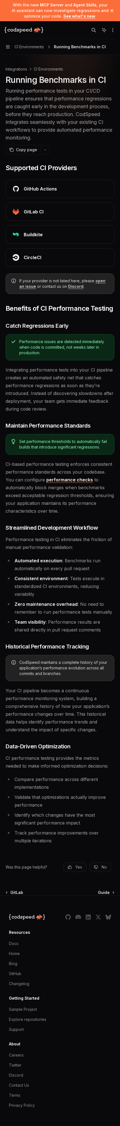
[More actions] (113, 30)
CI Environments (48, 69)
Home (14, 953)
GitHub (15, 973)
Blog (13, 963)
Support (16, 1029)
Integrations (16, 69)
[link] (60, 189)
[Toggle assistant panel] (104, 30)
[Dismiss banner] (112, 10)
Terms (14, 1095)
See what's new (79, 16)
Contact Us (19, 1085)
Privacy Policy (22, 1105)
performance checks (69, 480)
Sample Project (23, 1009)
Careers (16, 1055)
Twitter (15, 1065)
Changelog (19, 983)
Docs (13, 943)
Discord (75, 286)
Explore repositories (27, 1019)
